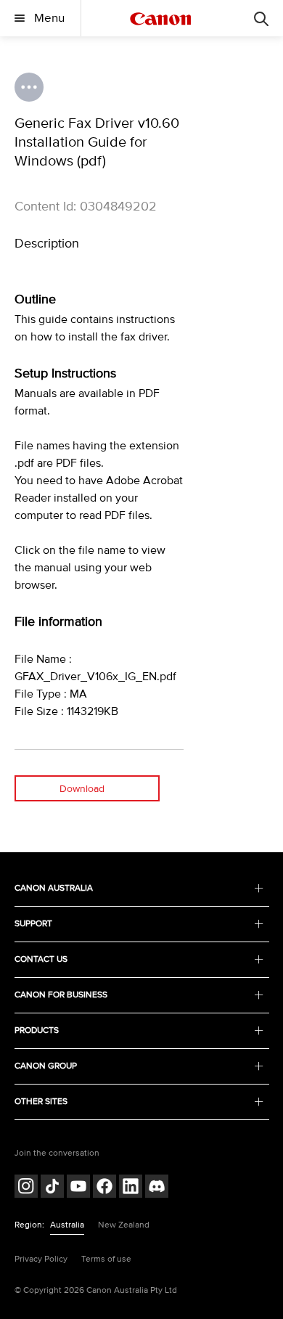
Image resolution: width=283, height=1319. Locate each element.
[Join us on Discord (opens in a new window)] (156, 1188)
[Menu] (261, 18)
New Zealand (123, 1225)
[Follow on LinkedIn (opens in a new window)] (130, 1188)
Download (82, 789)
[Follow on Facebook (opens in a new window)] (104, 1188)
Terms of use (106, 1259)
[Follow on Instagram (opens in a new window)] (26, 1188)
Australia (67, 1225)
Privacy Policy (41, 1259)
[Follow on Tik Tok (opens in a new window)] (52, 1188)
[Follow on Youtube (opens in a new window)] (78, 1188)
